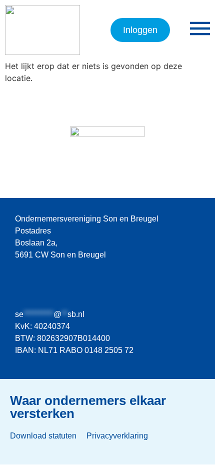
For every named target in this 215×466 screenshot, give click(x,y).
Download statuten (43, 436)
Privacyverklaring (117, 436)
